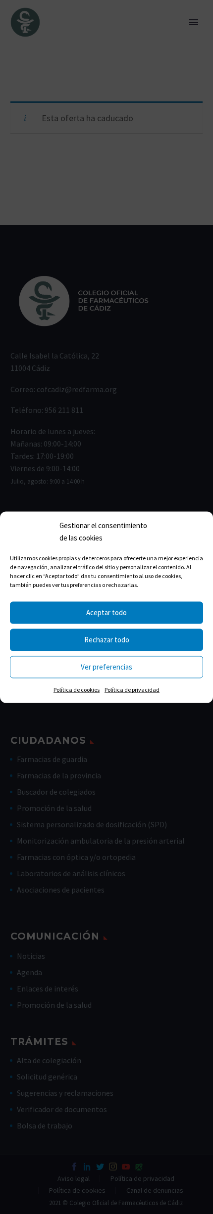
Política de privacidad (132, 689)
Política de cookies (76, 689)
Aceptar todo (106, 612)
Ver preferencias (106, 667)
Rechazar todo (106, 639)
